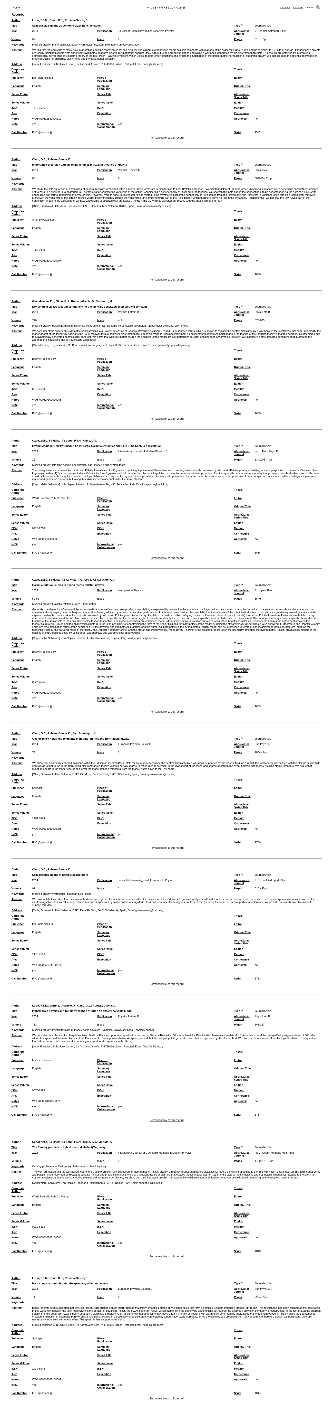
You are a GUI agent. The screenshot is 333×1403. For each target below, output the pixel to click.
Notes (15, 118)
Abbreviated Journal (242, 32)
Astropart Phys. (264, 590)
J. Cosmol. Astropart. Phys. (271, 30)
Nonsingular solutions (160, 325)
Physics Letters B (128, 312)
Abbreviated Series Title (242, 96)
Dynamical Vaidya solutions (117, 1029)
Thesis (238, 69)
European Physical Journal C (135, 744)
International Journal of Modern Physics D (142, 451)
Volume (16, 39)
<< (148, 7)
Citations (298, 7)
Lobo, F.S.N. (40, 20)
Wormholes (86, 44)
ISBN (100, 107)
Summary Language (103, 87)
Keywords (17, 44)
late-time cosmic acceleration (69, 464)
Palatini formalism (62, 325)
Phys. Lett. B (262, 312)
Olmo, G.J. (56, 20)
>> (175, 7)
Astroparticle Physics (130, 590)
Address (16, 64)
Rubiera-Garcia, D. (76, 20)
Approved (240, 118)
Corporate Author (17, 71)
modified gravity (41, 44)
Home (16, 7)
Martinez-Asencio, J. (62, 1005)
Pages (238, 39)
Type (237, 25)
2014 (35, 744)
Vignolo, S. (105, 1141)
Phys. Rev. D (262, 170)
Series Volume (20, 102)
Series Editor (19, 94)
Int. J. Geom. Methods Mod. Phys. (275, 1152)
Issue (100, 39)
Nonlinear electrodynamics (90, 325)
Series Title (104, 94)
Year (14, 30)
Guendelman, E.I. (43, 301)
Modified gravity (41, 325)
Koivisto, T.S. (74, 579)
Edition (238, 102)
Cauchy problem (42, 1166)
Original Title (242, 86)
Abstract (16, 49)
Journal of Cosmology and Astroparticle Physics (146, 30)
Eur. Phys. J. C (264, 744)
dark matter (95, 464)
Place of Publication (104, 79)
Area (14, 113)
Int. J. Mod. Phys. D (266, 451)
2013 (35, 30)
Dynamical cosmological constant (127, 325)
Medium (239, 107)
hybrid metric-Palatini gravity (90, 1166)
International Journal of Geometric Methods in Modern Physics (155, 1152)
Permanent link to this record (167, 137)
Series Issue (105, 102)
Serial (237, 132)
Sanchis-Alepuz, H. (85, 733)
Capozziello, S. (41, 440)
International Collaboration (106, 125)
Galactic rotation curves (66, 604)
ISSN (14, 107)
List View (285, 7)
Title (14, 25)
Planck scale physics (86, 1029)
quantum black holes (79, 893)
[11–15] (181, 7)
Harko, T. (58, 440)
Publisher (17, 77)
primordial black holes (65, 44)
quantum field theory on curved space (116, 44)
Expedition (104, 113)
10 (171, 7)
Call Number (19, 132)
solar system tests (114, 464)
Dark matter (89, 604)
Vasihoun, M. (104, 301)
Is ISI (14, 123)
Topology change (144, 1029)
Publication (104, 30)
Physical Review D (129, 170)
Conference (241, 113)
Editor (238, 77)
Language (17, 86)
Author (15, 20)
